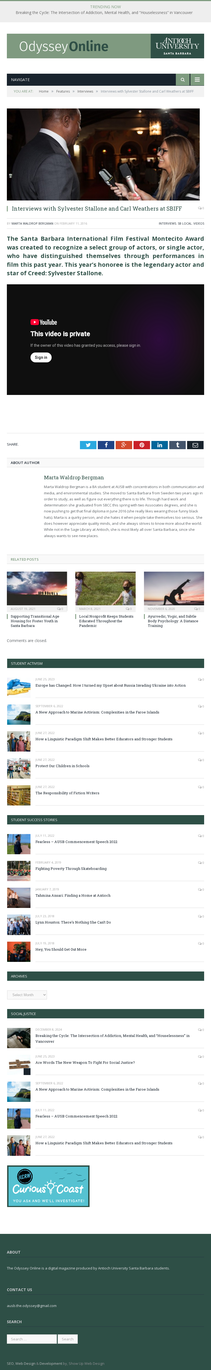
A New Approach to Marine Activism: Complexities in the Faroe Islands (97, 712)
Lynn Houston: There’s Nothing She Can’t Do (73, 922)
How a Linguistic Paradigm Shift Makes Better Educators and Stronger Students (104, 738)
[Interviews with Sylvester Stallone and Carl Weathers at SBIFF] (105, 154)
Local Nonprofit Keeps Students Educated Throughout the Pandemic (106, 621)
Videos (198, 223)
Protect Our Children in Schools (62, 765)
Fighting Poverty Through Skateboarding (71, 868)
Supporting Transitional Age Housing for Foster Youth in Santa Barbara (35, 621)
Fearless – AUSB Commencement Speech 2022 (76, 841)
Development (51, 1363)
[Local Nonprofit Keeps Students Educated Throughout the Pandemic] (105, 591)
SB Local (185, 223)
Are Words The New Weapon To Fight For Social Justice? (85, 1062)
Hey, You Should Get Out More (61, 949)
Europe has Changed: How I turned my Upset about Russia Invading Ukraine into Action (110, 685)
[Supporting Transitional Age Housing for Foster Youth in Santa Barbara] (37, 591)
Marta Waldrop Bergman (32, 223)
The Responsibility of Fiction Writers (67, 792)
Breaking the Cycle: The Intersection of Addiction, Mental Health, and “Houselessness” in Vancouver (104, 12)
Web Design (25, 1363)
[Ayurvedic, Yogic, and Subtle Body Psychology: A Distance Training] (174, 591)
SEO (10, 1363)
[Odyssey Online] (105, 45)
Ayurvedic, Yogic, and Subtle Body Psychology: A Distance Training (173, 621)
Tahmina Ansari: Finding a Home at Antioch (72, 895)
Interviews (167, 223)
